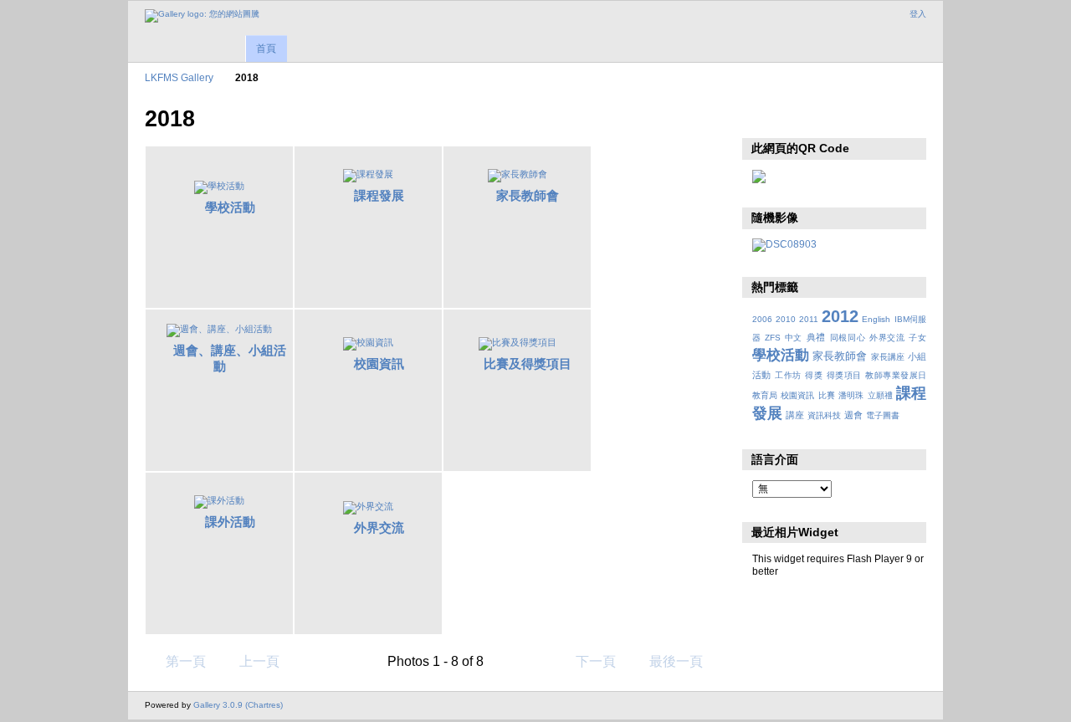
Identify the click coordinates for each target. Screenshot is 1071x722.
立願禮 (880, 395)
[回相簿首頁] (202, 16)
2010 (786, 319)
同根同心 (848, 337)
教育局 (764, 395)
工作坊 (788, 375)
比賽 (826, 395)
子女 (917, 337)
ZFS (773, 337)
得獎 (813, 375)
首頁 (266, 48)
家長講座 (887, 356)
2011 (808, 319)
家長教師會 (527, 195)
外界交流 (379, 527)
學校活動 (230, 207)
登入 (918, 13)
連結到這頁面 (797, 117)
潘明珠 (850, 395)
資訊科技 (824, 415)
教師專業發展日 (895, 375)
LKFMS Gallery (179, 77)
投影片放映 (761, 117)
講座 (795, 415)
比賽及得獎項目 (527, 363)
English (876, 319)
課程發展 (379, 195)
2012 (840, 316)
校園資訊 (379, 363)
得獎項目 (844, 375)
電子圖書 (882, 415)
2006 (762, 319)
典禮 (816, 337)
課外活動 (230, 522)
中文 (793, 337)
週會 (853, 415)
